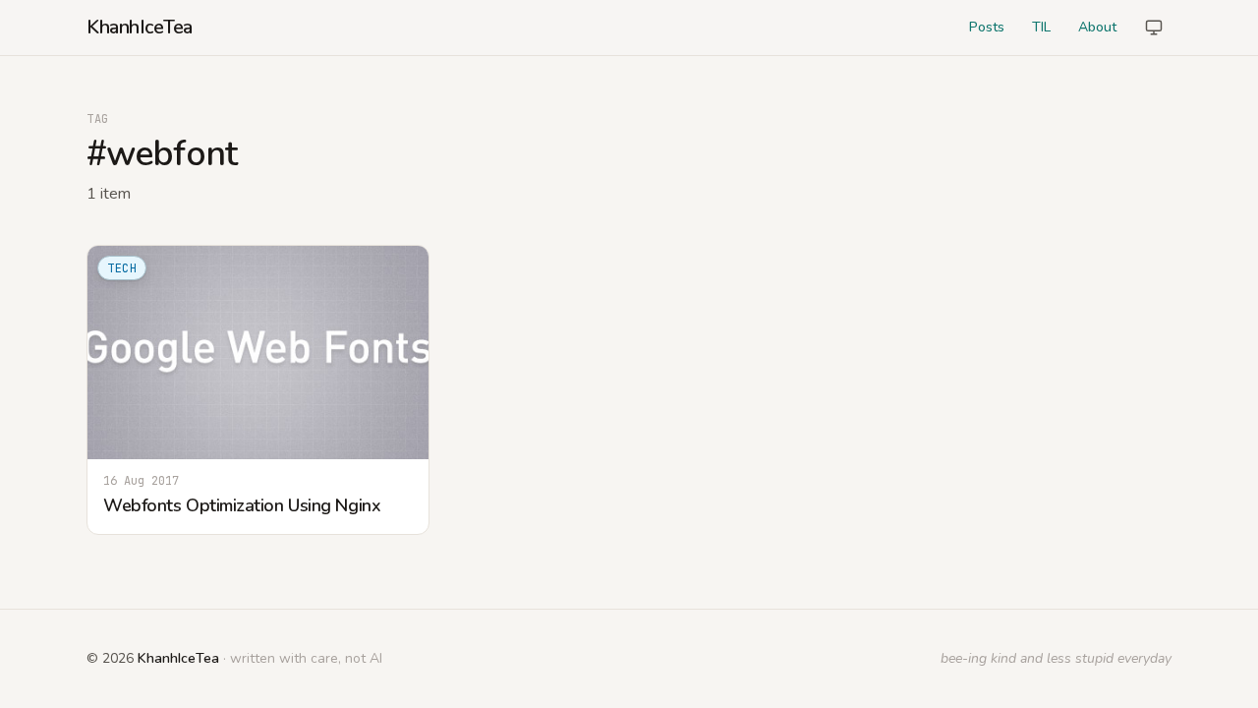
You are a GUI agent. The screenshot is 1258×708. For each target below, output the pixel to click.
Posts (986, 27)
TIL (1041, 27)
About (1097, 27)
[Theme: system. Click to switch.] (1154, 27)
